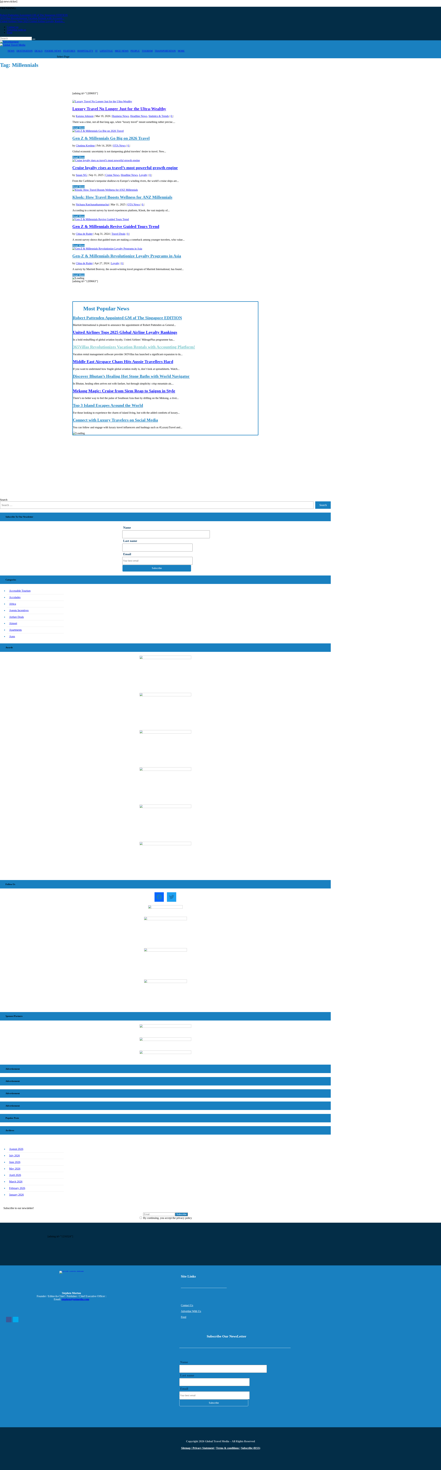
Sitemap (186, 1448)
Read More (78, 127)
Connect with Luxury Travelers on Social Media (115, 420)
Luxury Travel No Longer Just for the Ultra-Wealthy (119, 109)
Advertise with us (16, 29)
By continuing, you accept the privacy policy (167, 1217)
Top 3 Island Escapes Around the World (108, 405)
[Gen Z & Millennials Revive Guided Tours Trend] (100, 219)
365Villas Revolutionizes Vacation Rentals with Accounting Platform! (134, 347)
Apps (12, 636)
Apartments (15, 629)
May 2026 (14, 1168)
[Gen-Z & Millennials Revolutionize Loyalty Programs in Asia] (107, 248)
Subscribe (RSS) (250, 1448)
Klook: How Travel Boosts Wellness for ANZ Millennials (122, 197)
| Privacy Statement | (203, 1448)
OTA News (119, 145)
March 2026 (15, 1181)
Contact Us (187, 1305)
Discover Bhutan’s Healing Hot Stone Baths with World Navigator (131, 376)
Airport (13, 623)
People (135, 51)
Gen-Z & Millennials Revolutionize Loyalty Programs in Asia (126, 256)
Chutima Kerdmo (85, 145)
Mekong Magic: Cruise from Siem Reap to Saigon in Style (124, 391)
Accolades (14, 597)
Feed (9, 32)
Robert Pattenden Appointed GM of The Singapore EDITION (34, 15)
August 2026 (16, 1149)
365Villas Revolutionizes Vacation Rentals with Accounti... (32, 18)
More (181, 51)
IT (96, 51)
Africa (12, 603)
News (11, 51)
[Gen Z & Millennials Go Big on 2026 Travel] (98, 130)
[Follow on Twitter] (15, 1319)
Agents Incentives (19, 610)
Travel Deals (118, 233)
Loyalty (143, 175)
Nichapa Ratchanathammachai (92, 204)
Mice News (122, 51)
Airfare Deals (16, 616)
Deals (39, 51)
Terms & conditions (228, 1448)
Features (69, 51)
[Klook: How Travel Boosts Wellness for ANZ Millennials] (105, 189)
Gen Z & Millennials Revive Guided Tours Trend (115, 226)
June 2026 (14, 1162)
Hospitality (85, 51)
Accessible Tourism (19, 590)
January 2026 (16, 1194)
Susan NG (81, 175)
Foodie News (53, 51)
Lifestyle (106, 51)
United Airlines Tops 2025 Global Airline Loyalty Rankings (125, 332)
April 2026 (15, 1175)
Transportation (165, 51)
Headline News (138, 116)
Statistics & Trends (158, 116)
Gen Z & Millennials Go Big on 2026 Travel (111, 138)
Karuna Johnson (85, 116)
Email (127, 554)
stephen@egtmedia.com (75, 1299)
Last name (130, 541)
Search (3, 499)
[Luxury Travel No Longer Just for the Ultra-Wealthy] (102, 101)
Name (127, 527)
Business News (120, 116)
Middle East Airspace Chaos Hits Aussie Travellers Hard (123, 361)
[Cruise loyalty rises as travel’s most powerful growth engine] (106, 160)
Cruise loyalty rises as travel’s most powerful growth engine (125, 167)
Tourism (147, 51)
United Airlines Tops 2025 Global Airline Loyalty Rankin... (32, 21)
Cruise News (112, 175)
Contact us (12, 27)
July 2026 (14, 1155)
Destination (25, 51)
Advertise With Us (191, 1311)
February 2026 (17, 1188)
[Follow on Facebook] (9, 1319)
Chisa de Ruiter (84, 233)
